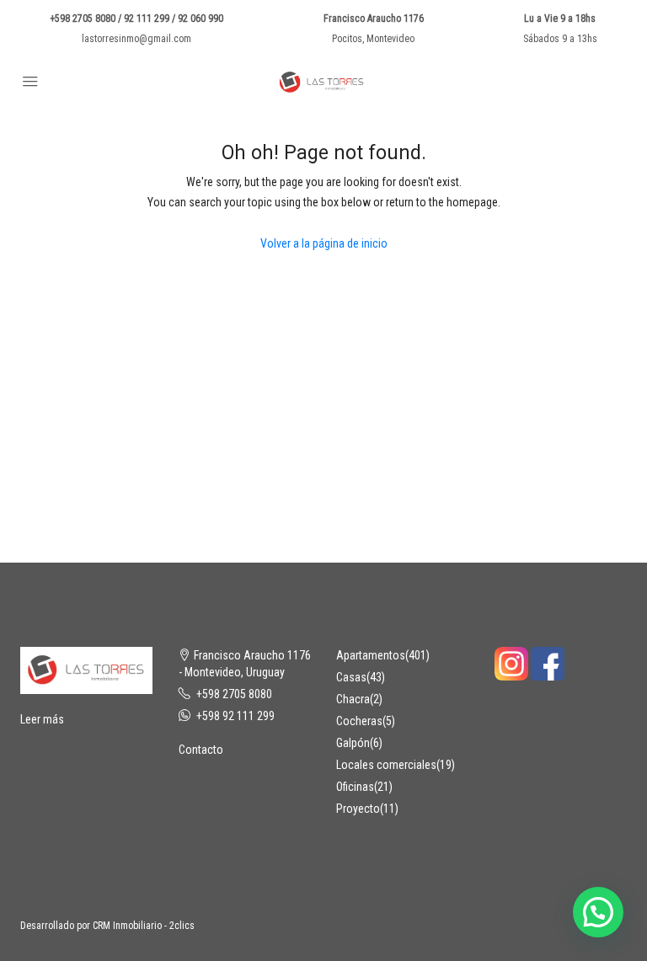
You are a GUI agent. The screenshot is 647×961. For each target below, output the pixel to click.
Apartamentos (370, 655)
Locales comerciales (386, 764)
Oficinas (355, 786)
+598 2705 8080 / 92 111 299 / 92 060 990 (136, 18)
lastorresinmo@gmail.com (136, 39)
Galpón (353, 743)
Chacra (353, 699)
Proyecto (358, 808)
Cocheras (359, 721)
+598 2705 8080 (234, 694)
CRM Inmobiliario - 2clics (144, 926)
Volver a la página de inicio (324, 243)
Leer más (42, 719)
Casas (351, 677)
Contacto (201, 749)
